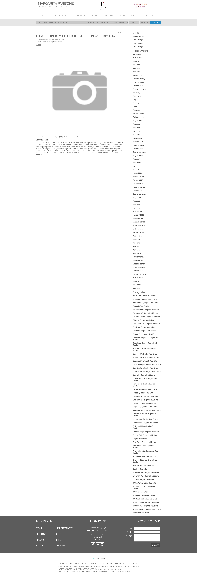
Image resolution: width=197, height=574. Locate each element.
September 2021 (139, 232)
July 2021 (136, 239)
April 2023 (136, 170)
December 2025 (139, 79)
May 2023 (136, 166)
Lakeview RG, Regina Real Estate (145, 400)
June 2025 (137, 96)
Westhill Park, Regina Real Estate (145, 499)
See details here (42, 140)
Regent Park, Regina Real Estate (145, 435)
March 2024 (137, 138)
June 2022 (137, 204)
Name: (129, 529)
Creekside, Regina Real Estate (144, 327)
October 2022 (138, 190)
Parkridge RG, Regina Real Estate (145, 423)
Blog (122, 15)
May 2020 (136, 288)
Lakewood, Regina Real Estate (144, 403)
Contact (61, 545)
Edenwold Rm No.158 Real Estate (145, 361)
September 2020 (139, 274)
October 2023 (138, 149)
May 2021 (136, 246)
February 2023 (138, 177)
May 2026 (136, 68)
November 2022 (139, 187)
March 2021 (137, 253)
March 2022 (137, 211)
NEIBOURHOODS (64, 528)
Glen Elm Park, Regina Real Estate (146, 368)
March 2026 (137, 75)
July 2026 (136, 61)
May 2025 (136, 100)
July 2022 (136, 201)
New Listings (138, 40)
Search (155, 22)
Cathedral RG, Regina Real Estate (145, 313)
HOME (41, 15)
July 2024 (136, 124)
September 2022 (139, 194)
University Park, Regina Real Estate (146, 476)
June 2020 (137, 285)
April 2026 (137, 72)
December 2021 (139, 222)
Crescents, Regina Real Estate (144, 331)
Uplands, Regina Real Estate (143, 479)
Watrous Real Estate (140, 492)
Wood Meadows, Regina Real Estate (147, 509)
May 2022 (136, 208)
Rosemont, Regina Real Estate (144, 457)
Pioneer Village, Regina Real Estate (146, 432)
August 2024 (138, 121)
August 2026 (138, 58)
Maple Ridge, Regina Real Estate (145, 407)
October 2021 (138, 229)
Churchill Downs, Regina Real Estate (146, 317)
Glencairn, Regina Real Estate (144, 375)
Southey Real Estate (140, 469)
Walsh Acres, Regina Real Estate (145, 483)
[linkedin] (98, 545)
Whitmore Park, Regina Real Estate (146, 502)
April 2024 (137, 135)
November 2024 (139, 114)
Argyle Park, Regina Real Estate (145, 299)
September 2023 (139, 152)
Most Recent (138, 54)
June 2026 (137, 65)
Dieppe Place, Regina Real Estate (52, 41)
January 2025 (138, 110)
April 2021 (136, 250)
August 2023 (138, 156)
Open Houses (138, 43)
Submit (155, 545)
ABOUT (39, 545)
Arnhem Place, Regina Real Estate (146, 303)
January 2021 (138, 260)
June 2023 (137, 163)
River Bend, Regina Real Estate (144, 442)
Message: (128, 536)
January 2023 (138, 180)
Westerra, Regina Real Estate (144, 495)
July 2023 (136, 159)
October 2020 (138, 271)
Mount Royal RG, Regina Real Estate (146, 410)
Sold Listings (138, 47)
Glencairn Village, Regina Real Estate (146, 371)
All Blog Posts (138, 36)
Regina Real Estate (140, 439)
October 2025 (138, 86)
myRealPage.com (98, 558)
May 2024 (136, 131)
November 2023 (139, 145)
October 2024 (138, 117)
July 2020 (136, 281)
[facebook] (93, 545)
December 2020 (139, 264)
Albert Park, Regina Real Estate (144, 296)
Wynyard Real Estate (141, 513)
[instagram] (102, 545)
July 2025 (136, 93)
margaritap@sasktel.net (97, 530)
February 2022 (138, 215)
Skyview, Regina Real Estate (143, 465)
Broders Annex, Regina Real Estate (146, 310)
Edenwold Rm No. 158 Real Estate (146, 357)
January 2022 (138, 218)
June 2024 (137, 128)
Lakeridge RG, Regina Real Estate (145, 396)
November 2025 (139, 82)
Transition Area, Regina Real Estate (146, 472)
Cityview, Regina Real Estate (143, 320)
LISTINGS (41, 534)
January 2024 (138, 142)
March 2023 (137, 173)
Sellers (40, 540)
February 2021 (138, 257)
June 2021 (136, 243)
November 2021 (139, 225)
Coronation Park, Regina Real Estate (146, 324)
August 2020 (138, 278)
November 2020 (139, 267)
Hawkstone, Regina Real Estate (145, 389)
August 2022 (138, 197)
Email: (129, 532)
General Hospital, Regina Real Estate (147, 364)
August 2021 (137, 236)
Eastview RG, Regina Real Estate (145, 354)
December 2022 (139, 183)
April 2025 (136, 103)
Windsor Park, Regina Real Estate (145, 506)
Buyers (59, 534)
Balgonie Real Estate (141, 306)
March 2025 (137, 107)
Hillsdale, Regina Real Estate (143, 393)
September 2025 (139, 89)
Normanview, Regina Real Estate (145, 419)
